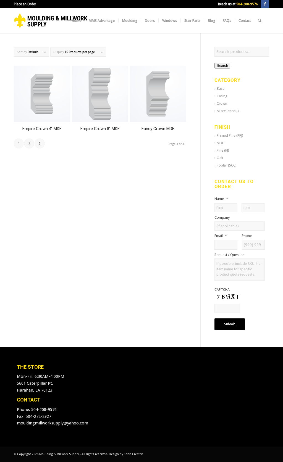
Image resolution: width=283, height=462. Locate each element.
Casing (222, 96)
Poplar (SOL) (227, 165)
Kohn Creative (133, 454)
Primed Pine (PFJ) (230, 135)
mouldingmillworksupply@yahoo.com (52, 423)
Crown (222, 103)
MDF (220, 143)
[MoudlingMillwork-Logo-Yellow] (51, 20)
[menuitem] (25, 4)
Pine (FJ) (223, 150)
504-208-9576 (247, 4)
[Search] (259, 20)
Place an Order (25, 4)
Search (222, 66)
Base (220, 88)
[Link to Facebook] (265, 4)
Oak (220, 158)
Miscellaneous (228, 111)
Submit (229, 324)
